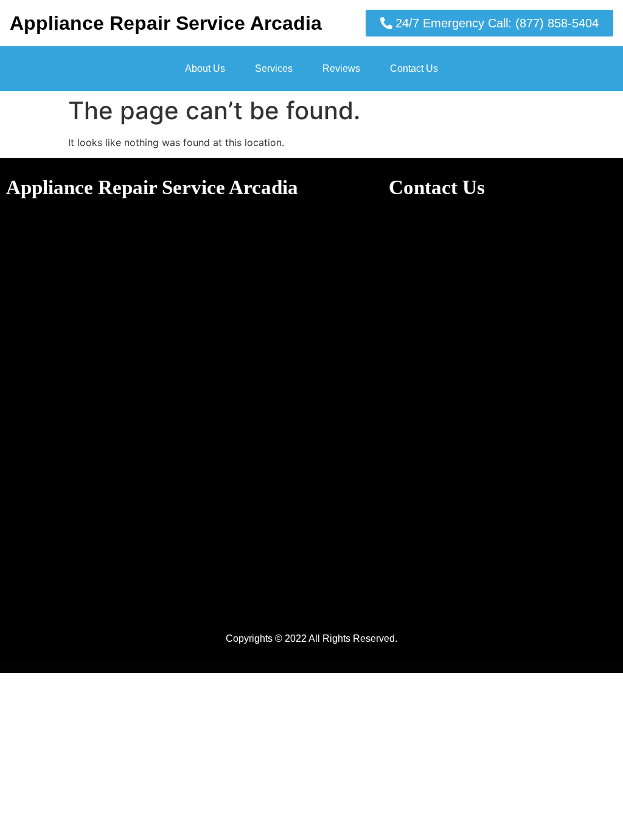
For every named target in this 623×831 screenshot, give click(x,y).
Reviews (341, 68)
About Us (205, 68)
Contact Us (414, 68)
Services (274, 68)
